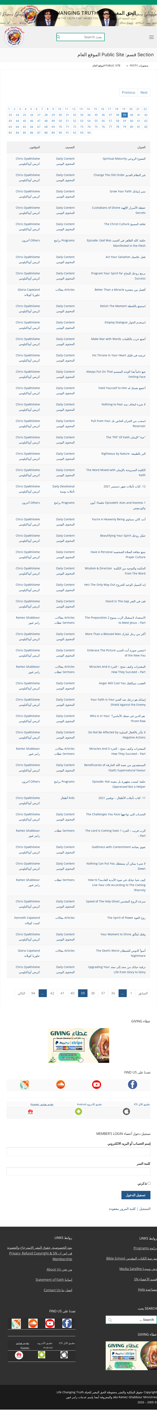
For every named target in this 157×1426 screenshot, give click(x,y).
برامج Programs (145, 1248)
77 (110, 127)
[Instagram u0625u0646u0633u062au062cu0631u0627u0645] (128, 2)
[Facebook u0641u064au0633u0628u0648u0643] (151, 2)
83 (10, 133)
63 (10, 127)
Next (144, 92)
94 (89, 133)
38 (117, 115)
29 (53, 115)
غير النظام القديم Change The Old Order (120, 175)
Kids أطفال (68, 798)
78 (117, 127)
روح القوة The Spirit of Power (126, 918)
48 (46, 121)
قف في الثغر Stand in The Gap (125, 601)
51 (67, 121)
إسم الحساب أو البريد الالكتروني (129, 1143)
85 (24, 133)
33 (81, 115)
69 (53, 127)
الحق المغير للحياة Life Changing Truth (89, 13)
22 (145, 109)
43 (10, 121)
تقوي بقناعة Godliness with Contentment (119, 847)
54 (89, 121)
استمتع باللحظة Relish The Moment (123, 306)
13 (81, 109)
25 (24, 115)
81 (138, 127)
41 (138, 115)
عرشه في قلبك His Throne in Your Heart (119, 355)
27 (38, 115)
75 (96, 127)
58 (117, 121)
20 (130, 109)
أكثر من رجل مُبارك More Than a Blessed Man (115, 634)
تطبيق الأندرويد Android (89, 1104)
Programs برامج (64, 240)
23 (10, 115)
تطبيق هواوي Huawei (41, 1104)
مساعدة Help (147, 1289)
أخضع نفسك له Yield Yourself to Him (122, 388)
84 (17, 133)
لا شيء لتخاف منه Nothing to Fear (124, 404)
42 (146, 115)
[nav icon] (151, 37)
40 (131, 115)
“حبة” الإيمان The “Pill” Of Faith (126, 437)
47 (38, 121)
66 (31, 127)
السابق (143, 993)
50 (60, 121)
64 (17, 127)
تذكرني (142, 1183)
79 (124, 127)
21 (138, 109)
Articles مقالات (65, 290)
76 (103, 127)
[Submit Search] (58, 37)
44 (17, 121)
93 (81, 133)
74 (89, 127)
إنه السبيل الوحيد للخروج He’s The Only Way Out (115, 585)
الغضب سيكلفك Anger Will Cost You (122, 683)
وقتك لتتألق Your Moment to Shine (123, 934)
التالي (21, 993)
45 (24, 121)
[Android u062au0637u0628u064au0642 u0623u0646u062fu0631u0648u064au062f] (110, 2)
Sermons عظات (64, 623)
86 (31, 133)
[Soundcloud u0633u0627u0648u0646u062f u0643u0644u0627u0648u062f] (140, 2)
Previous (128, 92)
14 (88, 109)
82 (146, 127)
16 (102, 109)
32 (74, 115)
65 (24, 127)
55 (96, 121)
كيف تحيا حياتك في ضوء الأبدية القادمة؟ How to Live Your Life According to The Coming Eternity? (117, 885)
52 (74, 121)
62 (146, 121)
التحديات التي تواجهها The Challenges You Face (116, 814)
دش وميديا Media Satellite (138, 1269)
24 (17, 115)
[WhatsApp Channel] (122, 2)
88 (46, 133)
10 (59, 109)
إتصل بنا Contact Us (58, 1290)
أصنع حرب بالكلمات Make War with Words (118, 339)
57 (110, 121)
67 (38, 127)
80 (131, 127)
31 (67, 115)
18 (116, 109)
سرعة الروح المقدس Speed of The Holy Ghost (116, 901)
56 (103, 121)
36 (103, 115)
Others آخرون (31, 240)
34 (89, 115)
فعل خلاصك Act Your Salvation (126, 257)
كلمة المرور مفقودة (122, 1208)
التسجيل (144, 1208)
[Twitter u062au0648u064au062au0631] (134, 2)
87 (38, 133)
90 (60, 133)
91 (67, 133)
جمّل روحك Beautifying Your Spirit (123, 535)
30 (60, 115)
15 (95, 109)
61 (138, 121)
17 (109, 109)
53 (81, 121)
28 (46, 115)
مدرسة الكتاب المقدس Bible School (131, 1258)
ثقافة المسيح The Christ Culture (125, 224)
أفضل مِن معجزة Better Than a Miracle (120, 290)
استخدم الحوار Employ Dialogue (125, 322)
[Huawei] (98, 2)
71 (67, 127)
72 (74, 127)
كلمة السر (143, 1163)
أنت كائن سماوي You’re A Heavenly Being (119, 519)
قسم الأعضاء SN (145, 1279)
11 (66, 109)
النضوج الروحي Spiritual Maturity (124, 158)
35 (96, 115)
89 (53, 133)
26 (31, 115)
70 (60, 127)
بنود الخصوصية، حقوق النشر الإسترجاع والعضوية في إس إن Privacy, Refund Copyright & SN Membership (39, 1253)
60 (131, 121)
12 (73, 109)
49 (53, 121)
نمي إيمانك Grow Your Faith (128, 191)
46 (31, 121)
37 (110, 115)
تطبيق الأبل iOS (142, 1104)
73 (81, 127)
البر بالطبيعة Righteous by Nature (123, 454)
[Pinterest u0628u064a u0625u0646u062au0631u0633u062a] (115, 2)
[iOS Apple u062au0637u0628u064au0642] (104, 2)
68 (46, 127)
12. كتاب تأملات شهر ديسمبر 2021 (125, 486)
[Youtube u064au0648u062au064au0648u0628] (146, 2)
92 (74, 133)
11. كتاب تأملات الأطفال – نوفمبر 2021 (122, 798)
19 (123, 109)
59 (124, 121)
